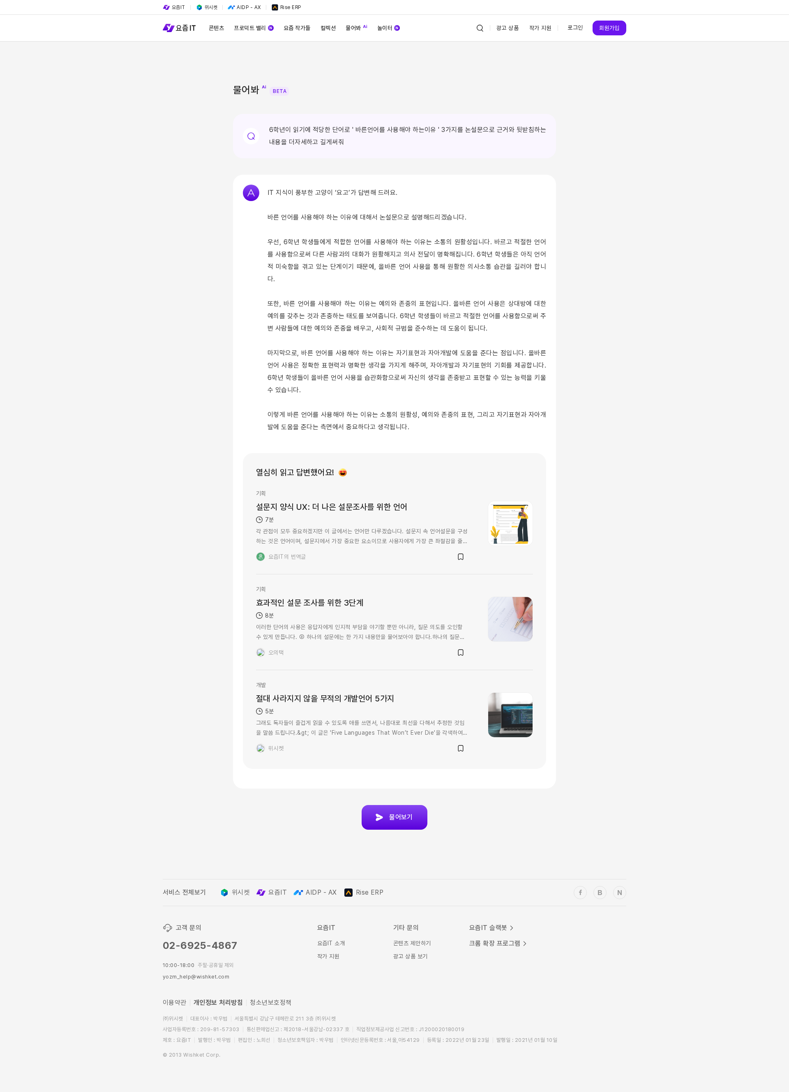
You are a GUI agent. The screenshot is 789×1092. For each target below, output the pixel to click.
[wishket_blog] (600, 892)
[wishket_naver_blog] (619, 892)
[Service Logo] (179, 28)
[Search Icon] (480, 28)
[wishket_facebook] (580, 892)
